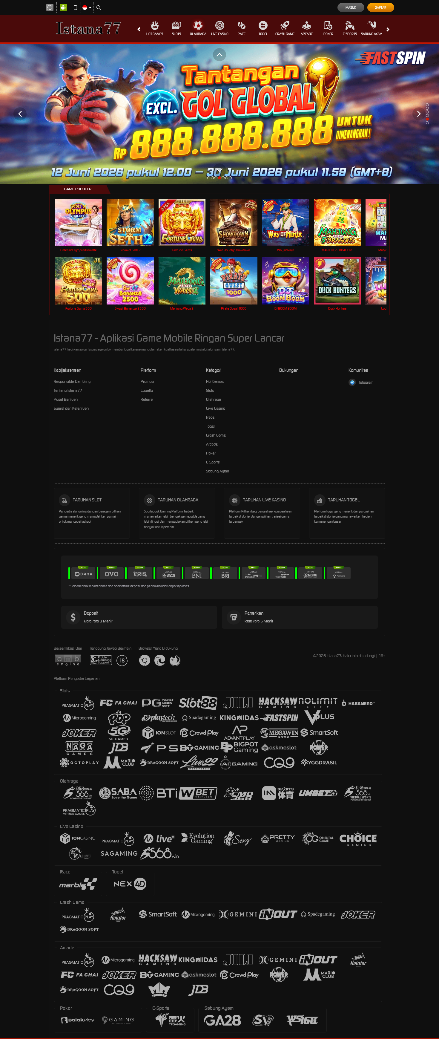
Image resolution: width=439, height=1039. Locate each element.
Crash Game (284, 34)
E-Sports (350, 34)
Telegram (365, 382)
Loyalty (147, 390)
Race (241, 34)
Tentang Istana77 (68, 390)
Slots (176, 34)
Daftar (380, 7)
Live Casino (219, 34)
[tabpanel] (219, 114)
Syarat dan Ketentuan (71, 408)
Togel (263, 34)
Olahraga (198, 34)
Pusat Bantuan (66, 399)
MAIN (82, 222)
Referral (147, 399)
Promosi (147, 381)
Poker (328, 34)
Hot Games (154, 34)
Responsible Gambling (72, 381)
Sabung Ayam (371, 34)
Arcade (307, 34)
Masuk (351, 7)
